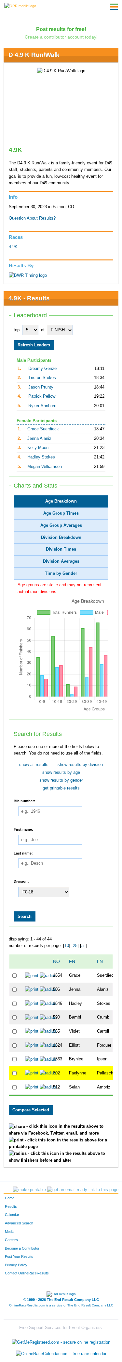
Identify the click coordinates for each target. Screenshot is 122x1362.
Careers (11, 1240)
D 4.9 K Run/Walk (34, 54)
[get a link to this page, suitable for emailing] (82, 1190)
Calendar (12, 1215)
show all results (33, 764)
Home (9, 1198)
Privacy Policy (16, 1265)
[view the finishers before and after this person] (48, 975)
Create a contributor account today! (61, 37)
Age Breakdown (61, 501)
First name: (23, 829)
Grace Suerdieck (43, 429)
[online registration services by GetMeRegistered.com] (61, 1341)
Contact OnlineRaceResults (27, 1273)
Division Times (61, 549)
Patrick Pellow (41, 396)
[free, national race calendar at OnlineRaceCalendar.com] (61, 1354)
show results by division (80, 764)
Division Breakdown (61, 537)
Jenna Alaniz (39, 438)
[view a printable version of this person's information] (31, 975)
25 (75, 945)
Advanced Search (19, 1223)
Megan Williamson (44, 466)
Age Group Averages (61, 525)
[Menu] (114, 6)
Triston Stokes (42, 377)
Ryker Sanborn (42, 406)
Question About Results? (32, 218)
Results (11, 1206)
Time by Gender (61, 573)
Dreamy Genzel (43, 368)
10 (66, 945)
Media (9, 1232)
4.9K (13, 246)
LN (100, 961)
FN (72, 961)
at (43, 330)
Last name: (23, 853)
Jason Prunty (40, 387)
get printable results (61, 788)
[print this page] (29, 1190)
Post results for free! (61, 29)
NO (56, 961)
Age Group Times (61, 513)
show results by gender (61, 780)
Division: (21, 881)
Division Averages (61, 561)
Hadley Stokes (41, 457)
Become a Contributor (22, 1248)
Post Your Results (19, 1256)
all (83, 945)
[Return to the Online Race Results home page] (20, 6)
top (17, 330)
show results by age (61, 772)
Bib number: (24, 801)
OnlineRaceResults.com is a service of (61, 1305)
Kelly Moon (37, 447)
